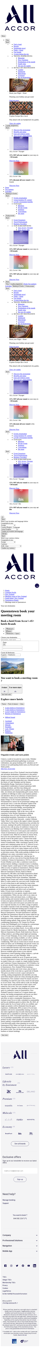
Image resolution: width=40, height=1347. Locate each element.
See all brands (20, 1144)
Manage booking (9, 1200)
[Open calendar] (4, 644)
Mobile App (7, 1251)
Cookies (5, 1288)
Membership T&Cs (9, 1282)
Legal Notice (7, 1291)
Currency (4, 544)
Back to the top (22, 1335)
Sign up (20, 1179)
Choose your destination (9, 637)
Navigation (7, 1246)
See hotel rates (6, 694)
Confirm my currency (8, 548)
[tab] (10, 629)
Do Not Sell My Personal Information (15, 1294)
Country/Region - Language (10, 527)
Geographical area (7, 523)
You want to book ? (20, 1215)
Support (6, 1203)
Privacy (5, 1285)
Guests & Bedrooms (8, 653)
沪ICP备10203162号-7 (10, 1303)
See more (5, 1035)
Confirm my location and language (12, 531)
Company (7, 1235)
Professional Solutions (13, 1240)
